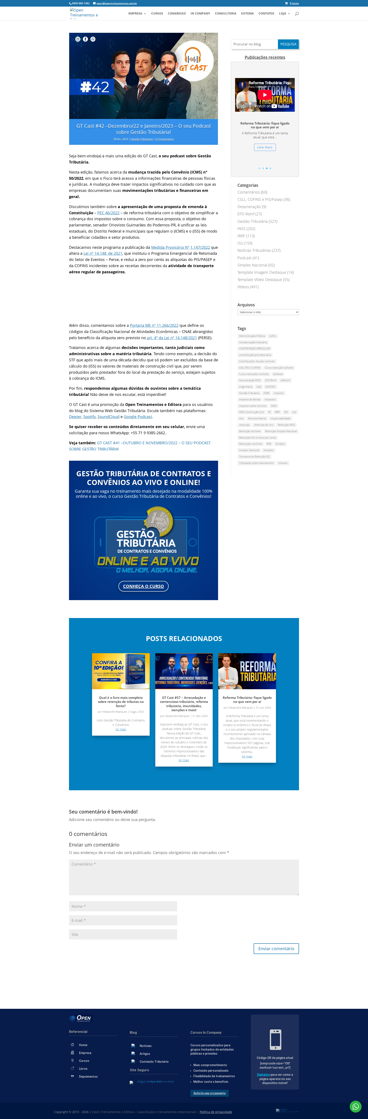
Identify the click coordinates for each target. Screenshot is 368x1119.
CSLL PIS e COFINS (249, 367)
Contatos (266, 13)
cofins (272, 336)
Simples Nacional (252, 265)
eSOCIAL (270, 386)
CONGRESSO (177, 13)
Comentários (248, 192)
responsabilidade (280, 418)
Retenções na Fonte (250, 444)
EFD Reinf (270, 380)
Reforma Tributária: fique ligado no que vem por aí (247, 699)
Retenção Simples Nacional (281, 431)
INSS (241, 228)
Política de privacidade (216, 1112)
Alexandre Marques (115, 712)
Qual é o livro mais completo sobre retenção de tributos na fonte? (121, 701)
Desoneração (249, 206)
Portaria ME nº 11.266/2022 (154, 325)
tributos (283, 463)
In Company (200, 13)
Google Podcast (138, 416)
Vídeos (243, 286)
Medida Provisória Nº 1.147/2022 (180, 247)
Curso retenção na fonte (279, 367)
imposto (278, 393)
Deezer (75, 416)
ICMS (266, 393)
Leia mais (265, 149)
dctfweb (278, 374)
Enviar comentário (276, 948)
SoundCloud (108, 416)
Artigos (145, 1053)
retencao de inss (263, 425)
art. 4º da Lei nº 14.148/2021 (171, 337)
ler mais (121, 729)
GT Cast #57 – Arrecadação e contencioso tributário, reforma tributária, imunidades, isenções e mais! (184, 703)
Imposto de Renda (249, 399)
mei (241, 418)
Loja (282, 13)
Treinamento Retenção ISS (254, 456)
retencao (244, 425)
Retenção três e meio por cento (257, 437)
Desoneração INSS (250, 380)
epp (259, 386)
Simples (280, 444)
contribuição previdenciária (255, 355)
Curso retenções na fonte (254, 374)
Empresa (135, 13)
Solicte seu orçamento (209, 1093)
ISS (240, 243)
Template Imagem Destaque (261, 272)
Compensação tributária (253, 342)
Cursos (157, 13)
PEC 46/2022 (108, 212)
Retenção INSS (286, 425)
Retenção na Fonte (250, 431)
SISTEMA (247, 13)
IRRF (241, 235)
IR (269, 412)
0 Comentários (164, 139)
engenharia (245, 386)
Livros (83, 1068)
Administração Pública (252, 336)
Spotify (89, 416)
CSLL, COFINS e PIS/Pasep (260, 199)
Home (83, 1045)
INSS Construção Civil (251, 412)
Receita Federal (257, 418)
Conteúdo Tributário (154, 1061)
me (294, 412)
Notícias (146, 1046)
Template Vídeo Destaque (259, 279)
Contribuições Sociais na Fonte (257, 361)
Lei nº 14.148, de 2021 (102, 253)
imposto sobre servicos (253, 406)
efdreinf (285, 380)
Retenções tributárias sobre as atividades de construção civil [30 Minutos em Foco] (265, 125)
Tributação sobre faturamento (256, 463)
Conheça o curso (143, 586)
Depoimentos (88, 1076)
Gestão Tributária (142, 139)
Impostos (270, 399)
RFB (269, 444)
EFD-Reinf (245, 213)
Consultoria (225, 13)
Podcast (244, 257)
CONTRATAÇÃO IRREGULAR (254, 348)
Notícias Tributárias (254, 250)
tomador (269, 450)
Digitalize (263, 1074)
